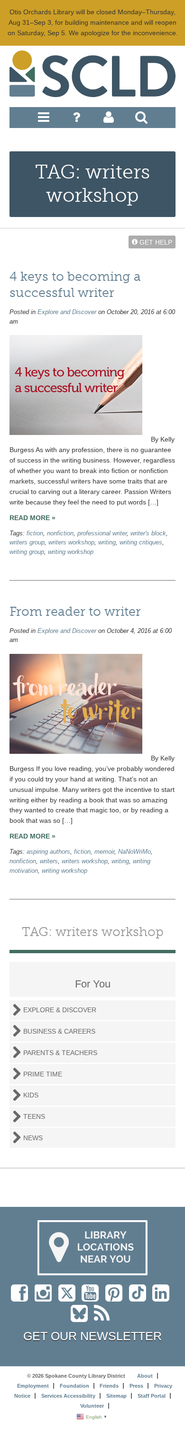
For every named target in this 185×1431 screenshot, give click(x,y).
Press (136, 1386)
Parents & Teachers (60, 1052)
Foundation (74, 1386)
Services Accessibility (68, 1396)
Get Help (155, 242)
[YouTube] (92, 1298)
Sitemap (116, 1396)
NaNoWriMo (134, 852)
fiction (35, 533)
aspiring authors (48, 852)
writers (49, 861)
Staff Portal (152, 1396)
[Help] (76, 119)
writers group (27, 542)
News (33, 1138)
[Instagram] (45, 1298)
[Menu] (43, 119)
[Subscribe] (104, 1318)
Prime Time (42, 1074)
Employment (33, 1386)
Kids (30, 1095)
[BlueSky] (82, 1318)
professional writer (102, 533)
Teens (34, 1116)
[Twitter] (70, 1298)
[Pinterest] (116, 1298)
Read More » (32, 518)
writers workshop (71, 542)
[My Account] (108, 119)
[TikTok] (140, 1298)
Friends (109, 1386)
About (145, 1376)
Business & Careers (59, 1031)
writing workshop (70, 552)
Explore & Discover (59, 1010)
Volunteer (92, 1406)
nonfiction (60, 533)
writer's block (148, 533)
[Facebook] (22, 1298)
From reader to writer (75, 611)
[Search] (141, 119)
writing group (26, 552)
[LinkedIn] (163, 1298)
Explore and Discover (66, 312)
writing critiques (141, 542)
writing (107, 542)
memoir (104, 852)
